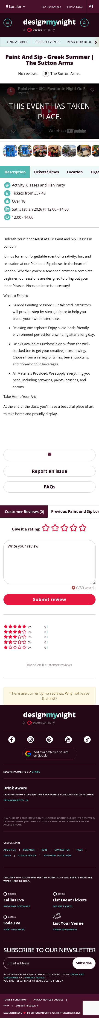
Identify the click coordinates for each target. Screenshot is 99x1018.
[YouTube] (68, 739)
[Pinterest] (49, 739)
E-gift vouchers (14, 929)
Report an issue (49, 471)
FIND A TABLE (17, 42)
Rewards (29, 849)
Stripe (36, 771)
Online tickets (63, 906)
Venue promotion (65, 929)
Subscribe (84, 963)
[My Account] (92, 6)
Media (7, 855)
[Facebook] (11, 739)
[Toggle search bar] (84, 23)
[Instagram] (30, 739)
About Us (9, 849)
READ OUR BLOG (79, 42)
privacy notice (35, 977)
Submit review (49, 599)
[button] (49, 626)
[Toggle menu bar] (7, 23)
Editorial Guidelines (58, 855)
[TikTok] (87, 739)
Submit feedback (27, 1005)
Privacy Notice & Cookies (48, 999)
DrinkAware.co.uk (15, 800)
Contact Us (62, 849)
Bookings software (16, 906)
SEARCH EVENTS (47, 42)
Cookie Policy (27, 855)
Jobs (45, 849)
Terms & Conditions (15, 999)
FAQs (49, 487)
